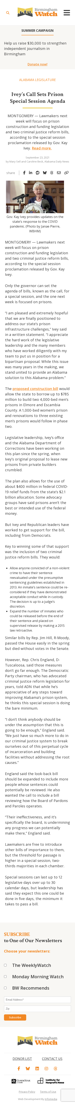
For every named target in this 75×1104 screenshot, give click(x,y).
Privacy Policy (27, 1091)
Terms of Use (48, 1091)
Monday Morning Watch (38, 976)
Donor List (22, 1058)
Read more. (42, 148)
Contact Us (52, 1058)
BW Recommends (30, 988)
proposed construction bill (35, 388)
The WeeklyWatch (31, 965)
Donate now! (37, 64)
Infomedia (51, 1099)
